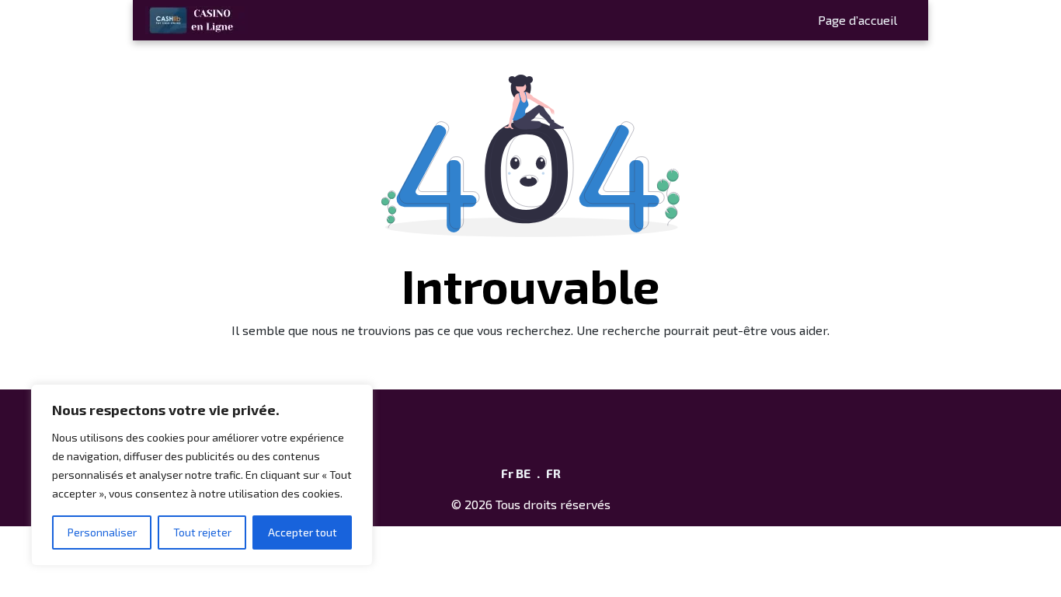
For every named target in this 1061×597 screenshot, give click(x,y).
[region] (202, 475)
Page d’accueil (857, 19)
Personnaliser (102, 532)
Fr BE (515, 473)
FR (553, 473)
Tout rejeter (202, 532)
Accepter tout (302, 532)
